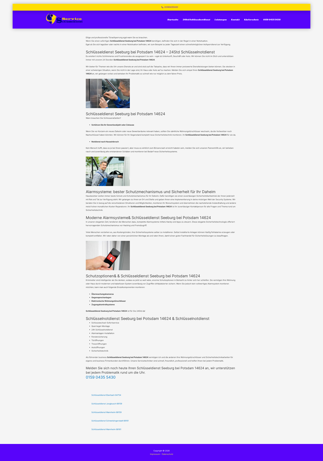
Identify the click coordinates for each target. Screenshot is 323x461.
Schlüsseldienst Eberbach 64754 (106, 395)
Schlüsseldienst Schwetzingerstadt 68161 (110, 421)
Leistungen (221, 19)
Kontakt (235, 19)
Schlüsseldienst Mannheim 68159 (106, 412)
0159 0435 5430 (272, 19)
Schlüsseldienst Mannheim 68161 (106, 429)
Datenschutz (167, 454)
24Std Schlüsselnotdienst (196, 19)
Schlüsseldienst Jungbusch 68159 (106, 403)
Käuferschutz (251, 19)
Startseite (172, 19)
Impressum (155, 454)
